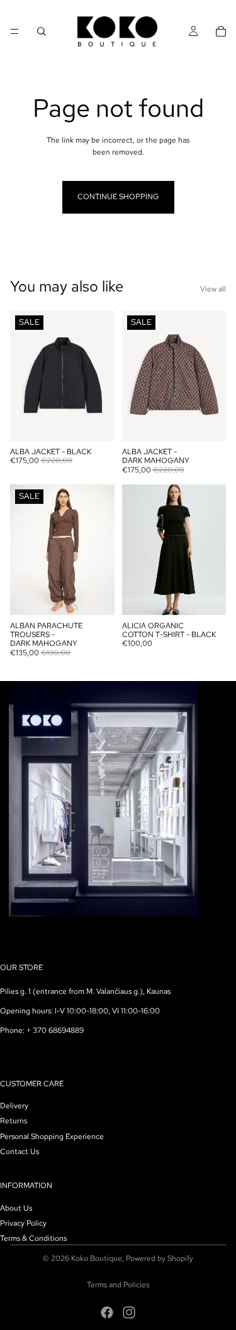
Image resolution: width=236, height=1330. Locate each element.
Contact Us (19, 1152)
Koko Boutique (96, 1258)
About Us (16, 1207)
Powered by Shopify (159, 1258)
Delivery (14, 1106)
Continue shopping (118, 197)
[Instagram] (129, 1312)
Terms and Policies (118, 1285)
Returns (13, 1121)
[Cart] (221, 31)
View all (213, 289)
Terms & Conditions (33, 1238)
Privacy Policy (23, 1223)
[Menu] (14, 31)
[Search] (41, 31)
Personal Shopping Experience (52, 1136)
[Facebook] (107, 1312)
